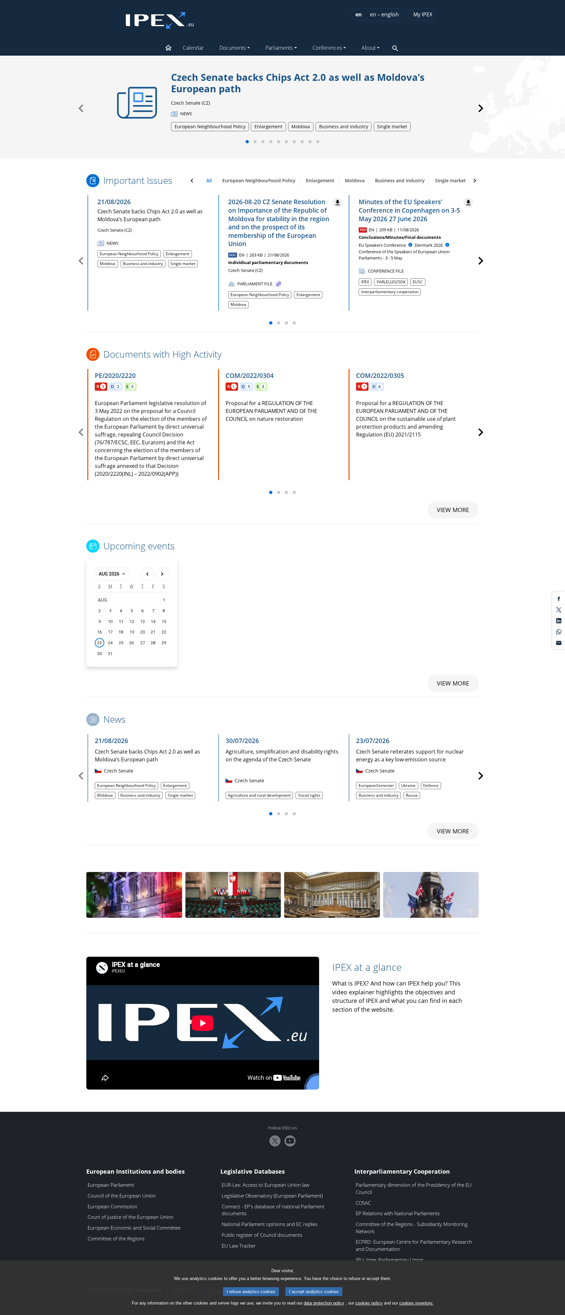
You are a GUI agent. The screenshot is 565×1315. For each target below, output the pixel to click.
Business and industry (400, 180)
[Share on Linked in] (558, 620)
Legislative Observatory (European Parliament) (272, 1195)
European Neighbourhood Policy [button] (129, 254)
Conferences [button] (327, 47)
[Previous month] (147, 574)
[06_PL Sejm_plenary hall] (233, 895)
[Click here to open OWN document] (278, 284)
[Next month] (162, 574)
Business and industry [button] (143, 263)
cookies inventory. (416, 1303)
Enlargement (320, 180)
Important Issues (137, 180)
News (114, 719)
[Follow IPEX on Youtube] (290, 1140)
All (209, 180)
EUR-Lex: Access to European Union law (265, 1185)
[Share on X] (559, 609)
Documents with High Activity (162, 354)
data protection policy (324, 1303)
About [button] (369, 47)
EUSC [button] (418, 282)
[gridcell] (99, 642)
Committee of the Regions (116, 1238)
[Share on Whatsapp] (558, 631)
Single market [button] (183, 263)
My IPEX (422, 14)
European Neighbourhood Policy (259, 180)
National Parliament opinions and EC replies (269, 1224)
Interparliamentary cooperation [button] (390, 291)
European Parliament (111, 1185)
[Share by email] (558, 642)
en (358, 14)
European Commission (112, 1206)
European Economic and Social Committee (134, 1227)
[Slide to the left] (192, 181)
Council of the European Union (122, 1195)
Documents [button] (232, 47)
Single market (450, 180)
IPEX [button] (365, 282)
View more (453, 510)
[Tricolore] (134, 895)
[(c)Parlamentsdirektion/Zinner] (332, 895)
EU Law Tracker (239, 1245)
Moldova (355, 180)
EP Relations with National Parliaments (398, 1213)
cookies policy (369, 1303)
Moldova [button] (107, 263)
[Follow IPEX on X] (275, 1140)
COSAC (363, 1202)
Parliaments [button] (279, 47)
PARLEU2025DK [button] (391, 282)
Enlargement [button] (177, 254)
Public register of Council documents (262, 1235)
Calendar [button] (193, 47)
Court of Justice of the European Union (130, 1217)
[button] (168, 48)
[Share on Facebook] (558, 598)
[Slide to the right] (475, 181)
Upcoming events (139, 546)
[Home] (160, 18)
